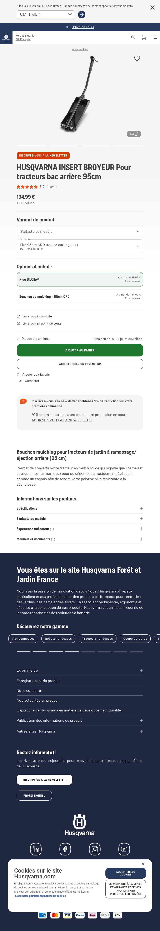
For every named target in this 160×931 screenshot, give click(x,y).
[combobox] (80, 231)
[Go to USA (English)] (81, 14)
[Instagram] (95, 849)
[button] (137, 59)
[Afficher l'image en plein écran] (80, 95)
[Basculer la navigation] (155, 38)
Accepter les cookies (125, 873)
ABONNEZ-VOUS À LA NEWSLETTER (62, 420)
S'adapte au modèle (36, 231)
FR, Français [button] (23, 39)
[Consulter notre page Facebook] (65, 849)
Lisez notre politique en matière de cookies (40, 895)
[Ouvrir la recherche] (133, 38)
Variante (25, 239)
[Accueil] (6, 37)
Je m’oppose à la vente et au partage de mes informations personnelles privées (125, 889)
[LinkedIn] (36, 849)
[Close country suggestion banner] (152, 7)
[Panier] (144, 38)
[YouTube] (124, 849)
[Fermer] (143, 864)
